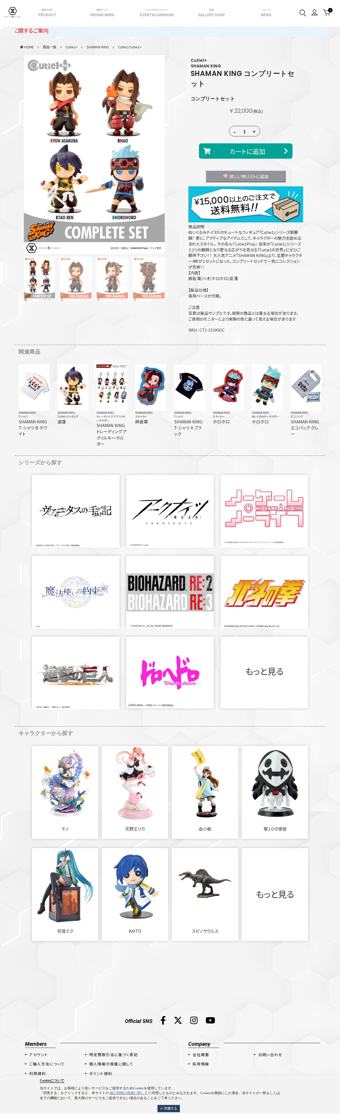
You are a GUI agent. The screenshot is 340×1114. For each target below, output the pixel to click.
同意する (170, 1108)
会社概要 (201, 1054)
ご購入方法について (47, 1063)
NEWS (266, 12)
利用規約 (37, 1073)
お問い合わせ (270, 1054)
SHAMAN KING (27, 413)
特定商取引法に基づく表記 (113, 1054)
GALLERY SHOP (211, 12)
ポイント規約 (100, 1073)
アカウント (38, 1054)
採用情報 (201, 1063)
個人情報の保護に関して (129, 1093)
